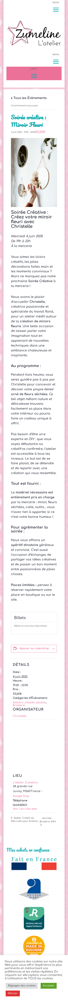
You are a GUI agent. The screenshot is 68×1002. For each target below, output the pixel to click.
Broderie (19, 705)
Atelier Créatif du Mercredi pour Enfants (24, 819)
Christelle (19, 716)
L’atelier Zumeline (25, 782)
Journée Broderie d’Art (48, 820)
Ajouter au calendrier (34, 648)
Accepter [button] (48, 985)
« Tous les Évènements (29, 98)
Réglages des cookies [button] (22, 985)
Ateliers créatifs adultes (29, 702)
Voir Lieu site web (25, 808)
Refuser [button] (13, 993)
